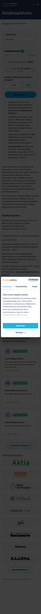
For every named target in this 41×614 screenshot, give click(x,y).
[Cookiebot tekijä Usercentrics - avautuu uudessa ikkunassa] (28, 280)
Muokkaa (19, 332)
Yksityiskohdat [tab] (21, 286)
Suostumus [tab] (7, 286)
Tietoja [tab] (34, 286)
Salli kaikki (20, 326)
